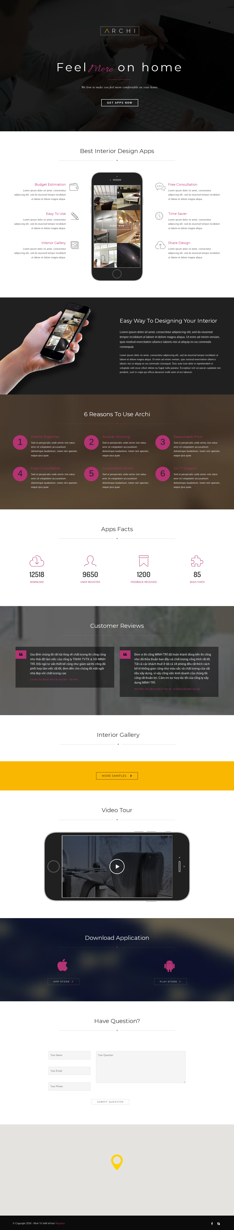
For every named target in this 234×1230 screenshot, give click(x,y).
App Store (61, 981)
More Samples (114, 776)
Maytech (60, 1223)
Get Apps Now (119, 102)
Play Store (168, 981)
